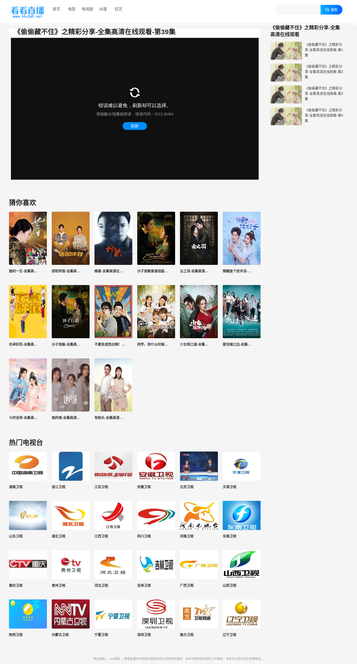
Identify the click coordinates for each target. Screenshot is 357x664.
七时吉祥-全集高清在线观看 (28, 418)
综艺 (118, 9)
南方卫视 (187, 635)
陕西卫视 (16, 635)
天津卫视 (229, 487)
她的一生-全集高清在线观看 (28, 271)
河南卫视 (187, 536)
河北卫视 (101, 585)
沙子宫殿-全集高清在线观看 (71, 344)
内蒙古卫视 (60, 635)
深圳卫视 (144, 635)
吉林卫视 (144, 585)
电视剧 (87, 9)
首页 (56, 9)
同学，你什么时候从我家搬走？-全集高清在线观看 (156, 344)
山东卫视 (16, 536)
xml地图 (114, 659)
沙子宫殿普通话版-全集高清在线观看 (156, 271)
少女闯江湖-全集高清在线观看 (199, 344)
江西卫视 (101, 536)
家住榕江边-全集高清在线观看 (242, 344)
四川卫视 (144, 536)
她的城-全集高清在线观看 (71, 418)
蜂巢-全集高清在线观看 (112, 271)
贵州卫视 (58, 585)
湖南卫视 (16, 487)
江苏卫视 (101, 487)
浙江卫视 (58, 487)
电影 (72, 9)
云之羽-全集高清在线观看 (199, 271)
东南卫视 (229, 536)
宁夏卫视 (101, 635)
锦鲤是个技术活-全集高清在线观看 (242, 271)
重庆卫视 (16, 585)
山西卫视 (229, 585)
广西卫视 (187, 585)
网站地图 (99, 659)
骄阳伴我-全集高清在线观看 (71, 271)
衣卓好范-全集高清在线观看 (28, 344)
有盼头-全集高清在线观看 (113, 418)
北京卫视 (187, 487)
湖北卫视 (58, 536)
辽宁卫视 (229, 635)
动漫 (103, 9)
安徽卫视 (144, 487)
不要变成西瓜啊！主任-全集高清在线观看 (113, 344)
